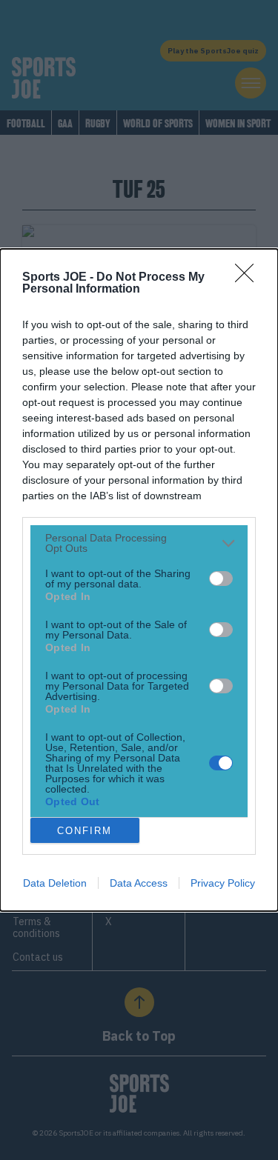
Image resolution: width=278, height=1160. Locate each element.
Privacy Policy (223, 883)
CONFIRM (84, 830)
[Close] (249, 278)
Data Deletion (55, 883)
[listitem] (139, 543)
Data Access (139, 883)
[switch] (221, 578)
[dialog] (139, 580)
